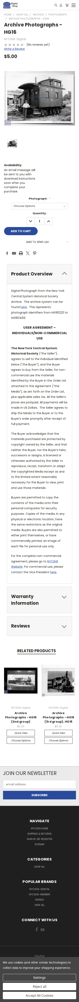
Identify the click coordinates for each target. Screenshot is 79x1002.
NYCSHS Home (39, 828)
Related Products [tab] (36, 651)
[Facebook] (7, 253)
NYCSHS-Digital (39, 889)
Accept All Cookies (39, 995)
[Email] (14, 253)
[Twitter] (28, 253)
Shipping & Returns (39, 833)
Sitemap (39, 844)
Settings (39, 977)
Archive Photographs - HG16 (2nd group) (21, 717)
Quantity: (40, 213)
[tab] (39, 274)
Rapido (39, 899)
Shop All (39, 866)
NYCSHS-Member (39, 894)
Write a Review (14, 49)
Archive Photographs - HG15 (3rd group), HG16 (58, 717)
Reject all (39, 986)
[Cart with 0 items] (67, 5)
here (23, 307)
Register (46, 839)
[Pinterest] (35, 253)
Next (74, 684)
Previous (4, 684)
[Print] (21, 253)
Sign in (31, 839)
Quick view (20, 733)
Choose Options (20, 740)
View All (39, 905)
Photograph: (39, 199)
